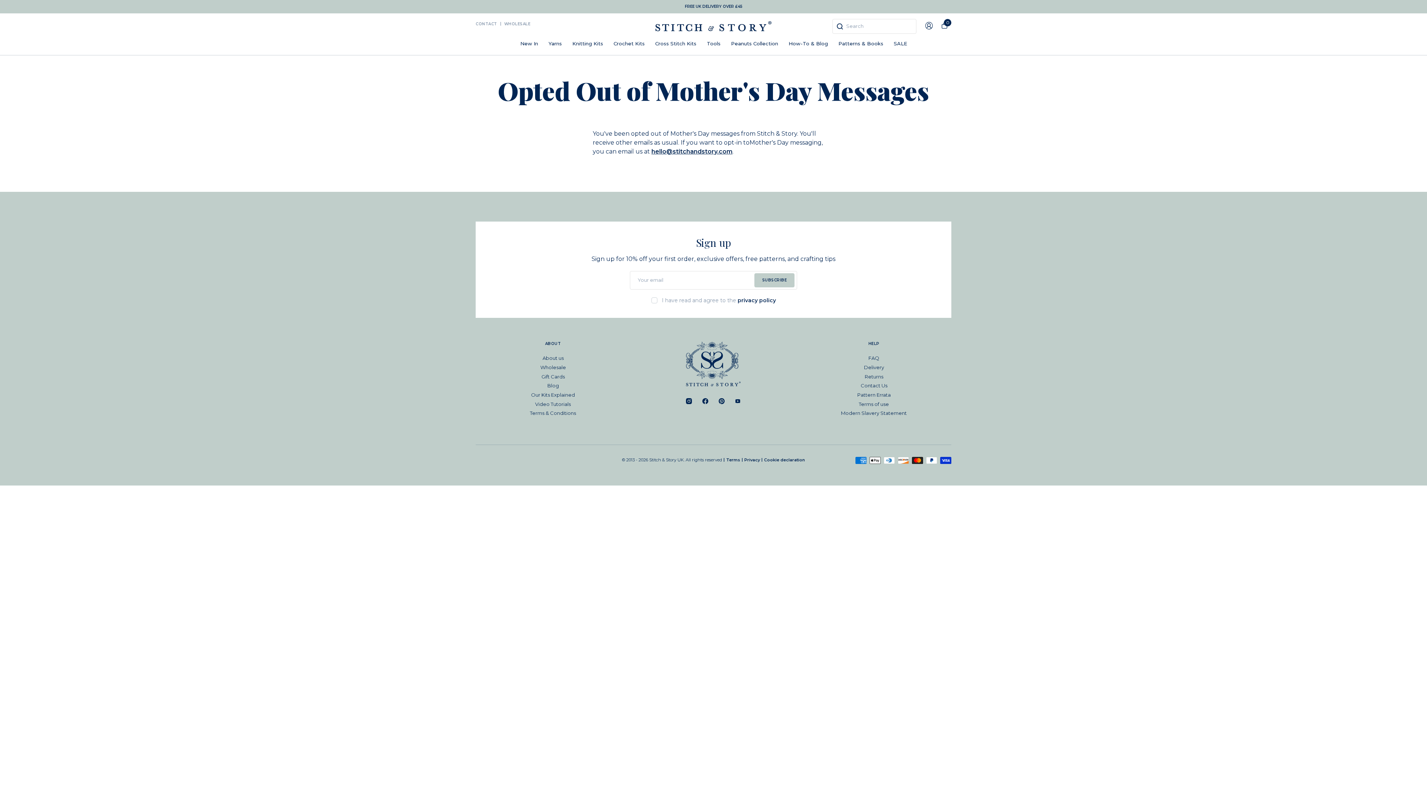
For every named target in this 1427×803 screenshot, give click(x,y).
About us (553, 358)
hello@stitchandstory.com (691, 151)
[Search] (840, 26)
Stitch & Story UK (713, 26)
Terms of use (874, 404)
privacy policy (757, 300)
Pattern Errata (874, 395)
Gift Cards (553, 377)
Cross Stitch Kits (675, 43)
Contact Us (874, 385)
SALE (900, 43)
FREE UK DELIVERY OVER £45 (713, 6)
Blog (553, 385)
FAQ (873, 358)
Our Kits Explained (553, 395)
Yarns (555, 43)
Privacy (752, 459)
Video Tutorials (553, 404)
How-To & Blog (808, 43)
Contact (486, 24)
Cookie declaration (784, 459)
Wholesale (517, 24)
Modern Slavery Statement (874, 413)
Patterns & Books (860, 43)
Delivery (874, 367)
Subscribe (774, 280)
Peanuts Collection (754, 43)
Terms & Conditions (553, 413)
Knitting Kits (587, 43)
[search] (874, 26)
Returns (874, 377)
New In (529, 43)
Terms (733, 459)
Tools (714, 43)
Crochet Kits (629, 43)
